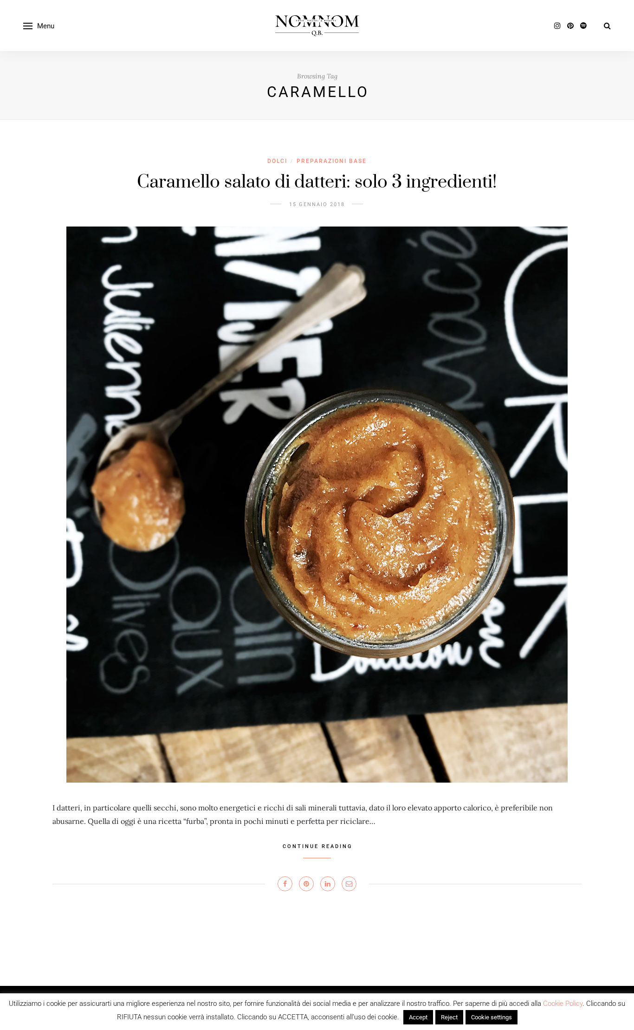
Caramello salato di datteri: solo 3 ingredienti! (317, 182)
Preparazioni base (332, 161)
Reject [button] (449, 1017)
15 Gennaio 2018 (317, 204)
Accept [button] (418, 1017)
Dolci (277, 161)
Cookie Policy (562, 1003)
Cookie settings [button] (491, 1017)
